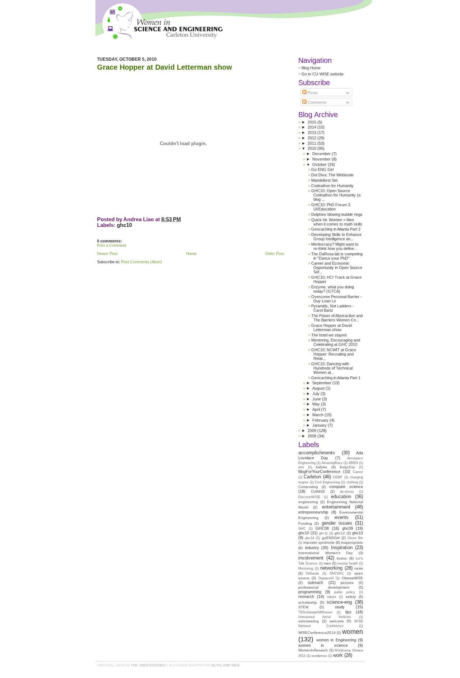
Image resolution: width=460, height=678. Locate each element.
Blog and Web (226, 665)
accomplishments (316, 452)
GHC (302, 528)
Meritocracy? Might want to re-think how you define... (334, 246)
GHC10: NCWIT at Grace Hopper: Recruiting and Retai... (333, 354)
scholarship (307, 602)
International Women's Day (325, 553)
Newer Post (107, 253)
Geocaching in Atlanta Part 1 (335, 378)
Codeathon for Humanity (332, 186)
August (319, 388)
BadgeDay (347, 467)
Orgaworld (326, 578)
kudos (342, 558)
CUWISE (318, 491)
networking (331, 568)
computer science (346, 486)
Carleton (312, 476)
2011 (312, 143)
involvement (310, 558)
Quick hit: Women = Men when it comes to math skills (336, 222)
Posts (312, 92)
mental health (347, 563)
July (316, 393)
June (317, 399)
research (306, 596)
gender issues (337, 523)
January (320, 425)
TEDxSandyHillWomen (315, 612)
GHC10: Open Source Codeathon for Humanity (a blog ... (335, 195)
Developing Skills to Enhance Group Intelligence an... (336, 236)
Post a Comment (111, 245)
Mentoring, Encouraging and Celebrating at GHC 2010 (335, 342)
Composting (308, 487)
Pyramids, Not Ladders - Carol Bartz (332, 308)
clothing (352, 482)
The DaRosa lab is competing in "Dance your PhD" (337, 256)
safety (351, 597)
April (316, 409)
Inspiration (342, 547)
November (322, 159)
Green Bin (355, 538)
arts (301, 467)
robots (331, 597)
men (327, 563)
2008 (312, 436)
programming (309, 592)
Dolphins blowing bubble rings (337, 214)
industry (312, 547)
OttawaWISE (352, 578)
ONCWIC (337, 573)
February (321, 420)
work (338, 655)
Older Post (274, 253)
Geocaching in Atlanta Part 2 (335, 229)
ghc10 (124, 225)
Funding (305, 523)
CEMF (337, 477)
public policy (344, 592)
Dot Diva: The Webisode (332, 175)
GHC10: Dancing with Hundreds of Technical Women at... (332, 368)
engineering (308, 502)
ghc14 (309, 538)
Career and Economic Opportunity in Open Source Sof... (336, 267)
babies (321, 467)
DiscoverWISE (309, 497)
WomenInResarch (313, 650)
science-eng (339, 602)
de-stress (347, 491)
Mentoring (305, 568)
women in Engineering (336, 640)
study (340, 607)
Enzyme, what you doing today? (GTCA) (332, 289)
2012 (312, 138)
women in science (323, 645)
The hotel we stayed (328, 335)
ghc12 (340, 533)
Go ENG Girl (322, 169)
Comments (317, 102)
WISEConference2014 (317, 633)
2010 (312, 148)
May (316, 404)
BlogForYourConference (319, 471)
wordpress (319, 656)
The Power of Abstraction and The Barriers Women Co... (337, 318)
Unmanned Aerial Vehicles (324, 617)
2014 (312, 127)
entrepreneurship (313, 512)
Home (191, 253)
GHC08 (322, 528)
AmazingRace (332, 463)
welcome (337, 621)
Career (358, 472)
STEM (303, 607)
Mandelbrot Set (324, 180)
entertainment (336, 507)
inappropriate (352, 542)
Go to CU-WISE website (323, 74)
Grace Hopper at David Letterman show (164, 67)
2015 (312, 122)
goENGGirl (331, 538)
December (322, 154)
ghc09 (347, 528)
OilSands (312, 573)
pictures (347, 583)
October (320, 164)
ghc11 (323, 533)
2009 (312, 430)
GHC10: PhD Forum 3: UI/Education (331, 207)
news (358, 568)
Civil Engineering (327, 482)
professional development (323, 587)
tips (348, 612)
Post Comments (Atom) (141, 262)
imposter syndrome (319, 542)
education (341, 496)
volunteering (308, 621)
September (322, 383)
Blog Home (311, 68)
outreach (315, 582)
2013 (312, 132)
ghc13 (357, 533)
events (342, 517)
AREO (353, 463)
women (352, 631)
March (318, 415)
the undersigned (148, 665)
